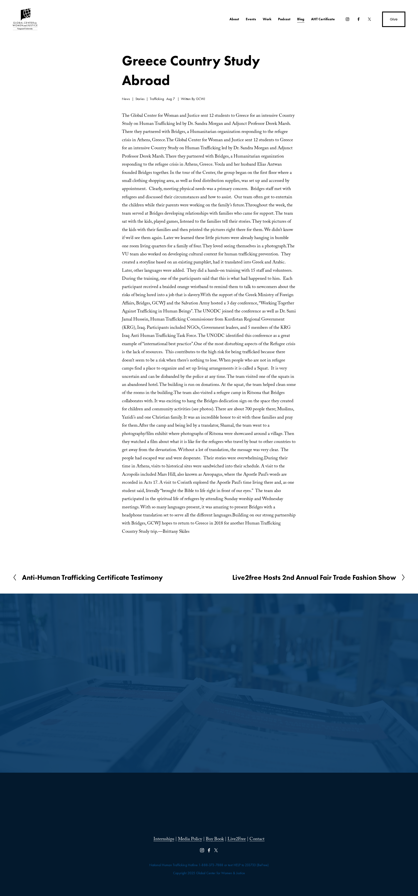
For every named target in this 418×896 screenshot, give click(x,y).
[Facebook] (358, 19)
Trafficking (157, 99)
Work (267, 19)
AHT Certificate (323, 19)
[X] (369, 19)
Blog (300, 19)
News (126, 99)
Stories (140, 99)
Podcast (284, 19)
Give (394, 19)
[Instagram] (347, 19)
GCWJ (200, 99)
